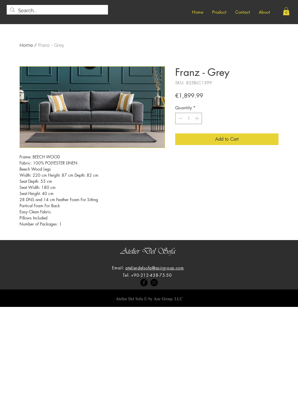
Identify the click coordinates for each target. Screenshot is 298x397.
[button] (286, 11)
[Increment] (197, 118)
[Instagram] (154, 282)
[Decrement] (180, 118)
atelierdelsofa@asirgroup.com (154, 268)
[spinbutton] (189, 118)
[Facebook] (144, 282)
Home (26, 45)
